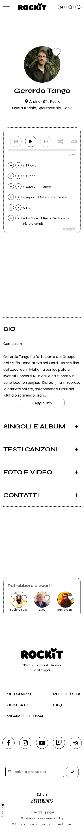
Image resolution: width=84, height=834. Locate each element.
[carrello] (61, 7)
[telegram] (76, 743)
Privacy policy (54, 818)
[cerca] (70, 7)
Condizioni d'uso (32, 818)
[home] (32, 6)
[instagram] (25, 743)
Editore (39, 797)
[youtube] (42, 743)
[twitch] (59, 743)
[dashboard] (78, 7)
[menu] (5, 7)
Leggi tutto (42, 403)
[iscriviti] (72, 772)
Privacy (3, 812)
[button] (11, 602)
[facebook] (8, 743)
